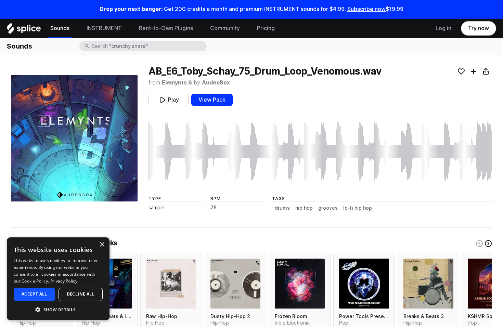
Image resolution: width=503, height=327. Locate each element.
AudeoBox (216, 82)
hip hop (304, 208)
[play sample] (320, 151)
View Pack (211, 99)
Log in (443, 28)
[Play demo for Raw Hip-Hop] (171, 283)
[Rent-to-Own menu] (198, 28)
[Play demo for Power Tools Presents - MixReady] (364, 283)
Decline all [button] (80, 294)
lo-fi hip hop (357, 208)
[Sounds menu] (74, 28)
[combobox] (148, 46)
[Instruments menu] (127, 28)
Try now (478, 28)
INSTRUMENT (104, 28)
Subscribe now (366, 9)
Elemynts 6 (177, 82)
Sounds (59, 28)
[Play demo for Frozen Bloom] (300, 283)
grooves (328, 208)
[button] (58, 309)
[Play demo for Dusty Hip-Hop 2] (235, 283)
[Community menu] (245, 28)
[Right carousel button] (488, 243)
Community (225, 28)
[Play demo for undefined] (74, 138)
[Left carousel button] (479, 243)
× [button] (101, 244)
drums (282, 208)
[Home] (24, 30)
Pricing (266, 28)
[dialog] (58, 278)
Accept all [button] (34, 294)
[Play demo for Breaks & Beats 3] (428, 283)
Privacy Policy (63, 281)
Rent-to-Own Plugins (166, 28)
